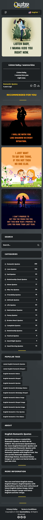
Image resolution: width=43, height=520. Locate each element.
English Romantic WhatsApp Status (15, 388)
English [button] (34, 12)
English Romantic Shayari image (14, 402)
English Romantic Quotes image (14, 407)
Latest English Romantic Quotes (14, 364)
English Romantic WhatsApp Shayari (15, 393)
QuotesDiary (25, 512)
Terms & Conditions (28, 509)
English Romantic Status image (13, 397)
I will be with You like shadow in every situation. (21, 125)
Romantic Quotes (10, 84)
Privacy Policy (12, 509)
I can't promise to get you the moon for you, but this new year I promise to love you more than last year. (21, 209)
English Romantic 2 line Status (13, 417)
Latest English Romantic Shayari (14, 369)
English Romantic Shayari (12, 378)
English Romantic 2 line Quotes (14, 412)
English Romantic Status (11, 374)
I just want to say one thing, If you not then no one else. (21, 167)
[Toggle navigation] (5, 12)
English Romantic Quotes (11, 383)
